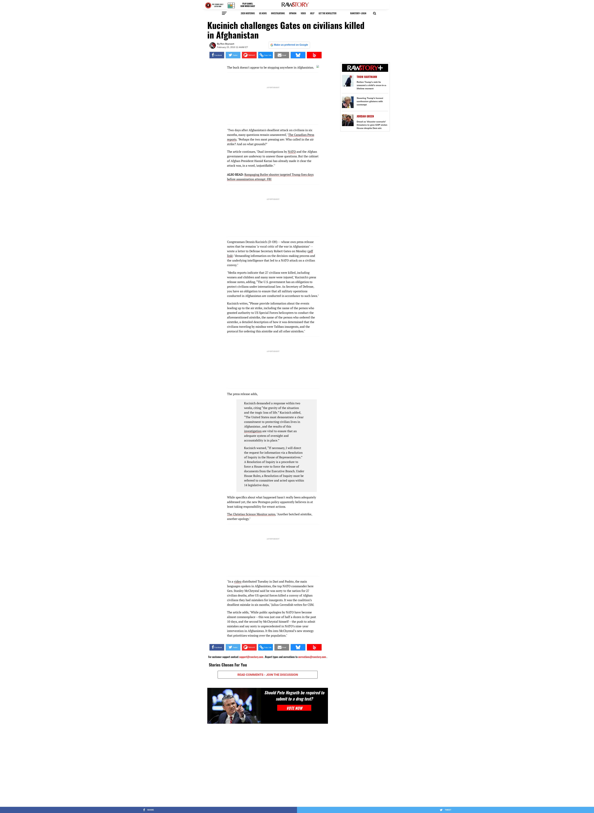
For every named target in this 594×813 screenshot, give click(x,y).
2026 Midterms (248, 13)
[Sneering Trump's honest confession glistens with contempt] (348, 102)
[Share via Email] (281, 55)
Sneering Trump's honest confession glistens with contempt (370, 101)
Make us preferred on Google (291, 44)
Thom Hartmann (367, 77)
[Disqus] (267, 766)
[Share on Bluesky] (298, 55)
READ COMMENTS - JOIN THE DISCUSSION (267, 675)
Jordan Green (365, 116)
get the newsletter (327, 13)
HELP (312, 13)
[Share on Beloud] (314, 55)
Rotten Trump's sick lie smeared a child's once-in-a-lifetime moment (372, 85)
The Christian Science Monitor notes (251, 514)
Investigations (278, 13)
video (303, 13)
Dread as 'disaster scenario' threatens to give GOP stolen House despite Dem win (372, 124)
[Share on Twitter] (233, 55)
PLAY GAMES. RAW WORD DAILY (248, 5)
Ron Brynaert (227, 44)
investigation (253, 431)
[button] (374, 13)
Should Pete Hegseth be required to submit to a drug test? (294, 695)
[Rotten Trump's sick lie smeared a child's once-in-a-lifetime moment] (348, 80)
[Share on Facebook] (216, 55)
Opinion (292, 13)
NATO (292, 152)
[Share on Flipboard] (249, 55)
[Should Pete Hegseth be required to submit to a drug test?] (234, 706)
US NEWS (263, 13)
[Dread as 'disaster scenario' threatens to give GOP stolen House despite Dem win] (348, 120)
